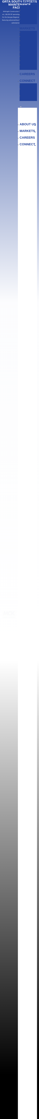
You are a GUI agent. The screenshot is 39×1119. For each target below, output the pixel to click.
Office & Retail (28, 65)
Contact (25, 85)
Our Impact (26, 15)
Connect (27, 80)
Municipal (26, 60)
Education (26, 56)
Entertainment (28, 32)
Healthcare (27, 36)
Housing (25, 41)
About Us (28, 2)
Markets (27, 28)
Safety (24, 10)
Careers (27, 74)
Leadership (26, 19)
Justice (24, 52)
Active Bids (26, 96)
